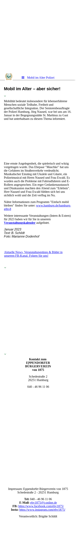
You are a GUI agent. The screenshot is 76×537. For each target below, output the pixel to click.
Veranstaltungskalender (19, 222)
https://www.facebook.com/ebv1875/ (41, 506)
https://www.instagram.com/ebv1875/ (42, 509)
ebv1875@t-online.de (43, 502)
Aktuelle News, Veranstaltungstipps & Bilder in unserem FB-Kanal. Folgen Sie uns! (33, 253)
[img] (38, 36)
